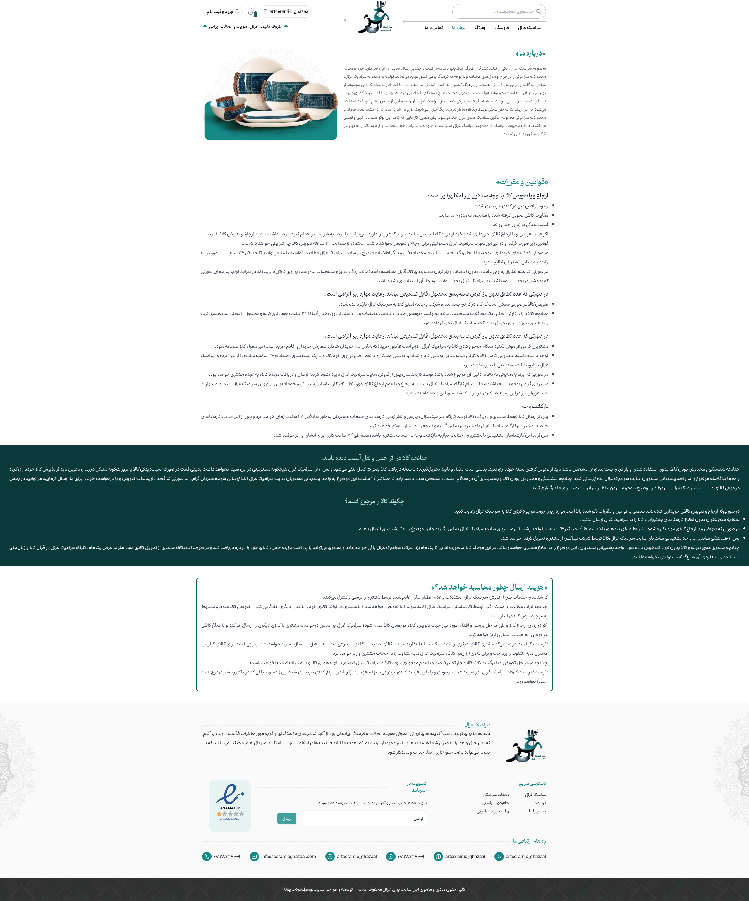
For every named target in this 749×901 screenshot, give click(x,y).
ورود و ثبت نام (220, 11)
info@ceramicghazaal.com (288, 856)
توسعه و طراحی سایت (333, 889)
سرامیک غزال (529, 27)
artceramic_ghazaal (290, 11)
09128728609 (411, 856)
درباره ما (458, 27)
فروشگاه (501, 27)
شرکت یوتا (293, 889)
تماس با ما (434, 27)
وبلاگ (480, 27)
